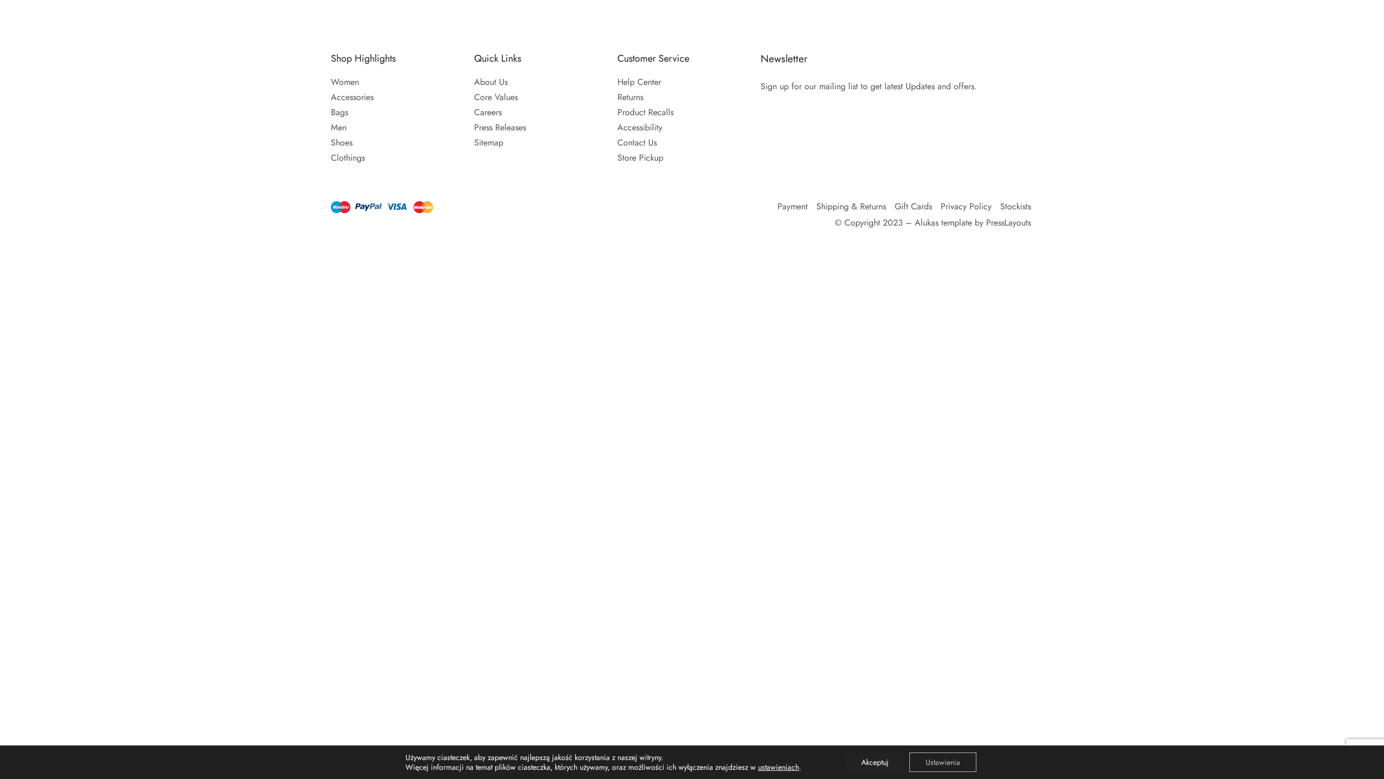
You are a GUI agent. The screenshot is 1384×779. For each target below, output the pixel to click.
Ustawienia (943, 762)
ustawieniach (778, 767)
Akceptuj (875, 762)
